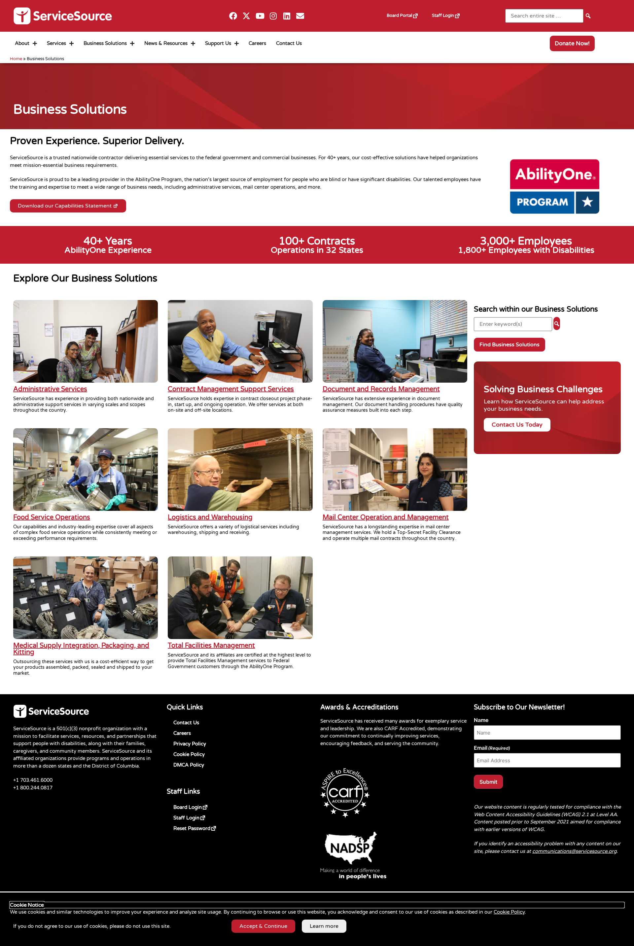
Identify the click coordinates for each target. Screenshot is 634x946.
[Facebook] (233, 16)
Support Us (218, 43)
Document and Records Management (381, 389)
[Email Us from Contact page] (300, 16)
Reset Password (202, 827)
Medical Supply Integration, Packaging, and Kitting (81, 649)
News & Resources (166, 43)
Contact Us (289, 43)
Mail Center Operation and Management (386, 517)
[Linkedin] (287, 16)
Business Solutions (105, 43)
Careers (257, 43)
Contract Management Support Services (231, 389)
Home (16, 58)
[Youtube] (260, 16)
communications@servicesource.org (574, 851)
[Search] (588, 15)
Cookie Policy (189, 754)
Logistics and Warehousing (210, 517)
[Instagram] (273, 16)
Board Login (198, 806)
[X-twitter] (246, 16)
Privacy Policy (189, 744)
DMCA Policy (188, 765)
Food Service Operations (51, 517)
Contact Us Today (517, 424)
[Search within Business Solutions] (513, 324)
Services (56, 43)
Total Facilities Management (211, 646)
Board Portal (406, 13)
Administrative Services (50, 389)
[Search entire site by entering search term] (544, 16)
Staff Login (449, 13)
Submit (488, 781)
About (22, 43)
